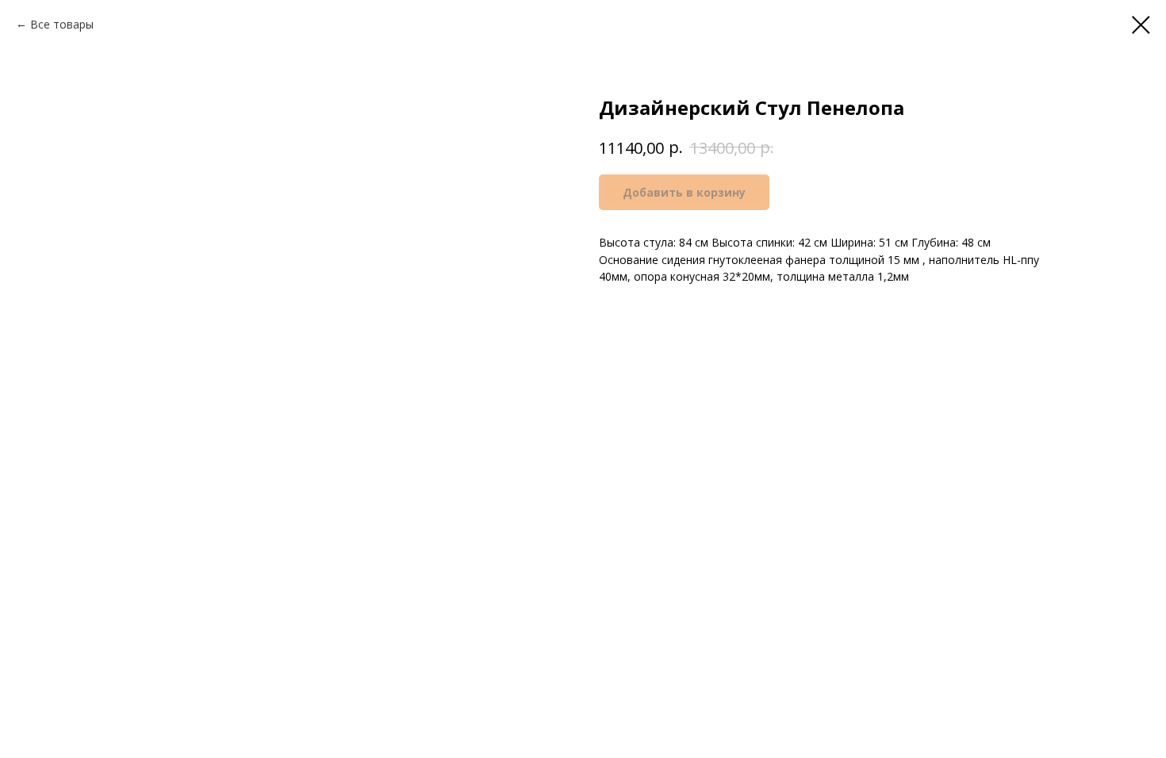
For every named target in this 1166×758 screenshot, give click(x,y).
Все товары (62, 24)
